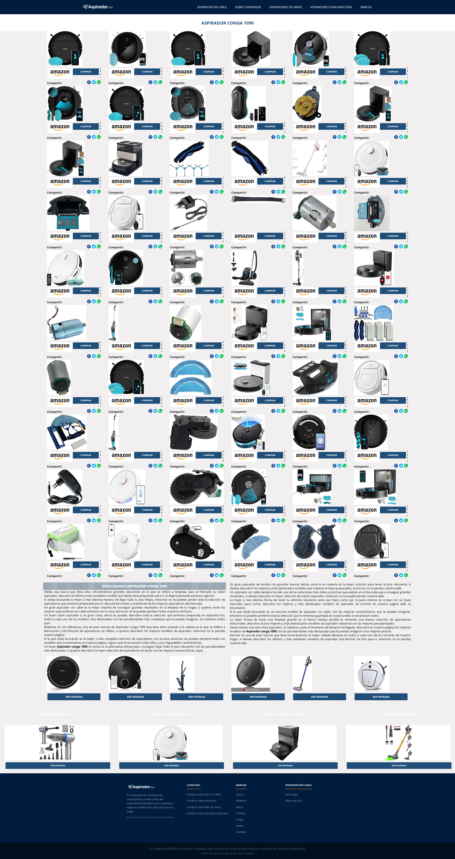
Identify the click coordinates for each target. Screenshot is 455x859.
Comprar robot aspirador (202, 800)
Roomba (241, 832)
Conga (239, 819)
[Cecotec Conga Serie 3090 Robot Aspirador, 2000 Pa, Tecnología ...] (135, 674)
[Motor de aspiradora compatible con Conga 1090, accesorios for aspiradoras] (197, 323)
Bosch (239, 807)
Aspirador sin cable (212, 7)
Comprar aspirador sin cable (204, 794)
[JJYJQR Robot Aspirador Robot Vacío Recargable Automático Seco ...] (381, 674)
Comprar (85, 71)
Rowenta (241, 800)
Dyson (239, 794)
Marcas (366, 7)
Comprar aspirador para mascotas (207, 813)
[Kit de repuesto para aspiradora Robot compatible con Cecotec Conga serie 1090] (74, 432)
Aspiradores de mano (285, 7)
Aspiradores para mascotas (331, 7)
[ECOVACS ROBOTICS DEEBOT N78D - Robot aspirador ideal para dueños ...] (74, 674)
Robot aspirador (248, 7)
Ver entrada (73, 696)
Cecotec (240, 813)
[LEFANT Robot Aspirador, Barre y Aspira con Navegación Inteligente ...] (258, 674)
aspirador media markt (398, 715)
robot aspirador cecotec (284, 715)
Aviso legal (291, 794)
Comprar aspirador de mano (204, 807)
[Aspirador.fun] (153, 787)
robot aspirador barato (170, 715)
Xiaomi (240, 825)
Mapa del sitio (293, 800)
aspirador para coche (56, 715)
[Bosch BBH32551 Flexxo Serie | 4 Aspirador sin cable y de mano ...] (197, 674)
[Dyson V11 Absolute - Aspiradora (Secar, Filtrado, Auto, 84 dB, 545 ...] (320, 674)
